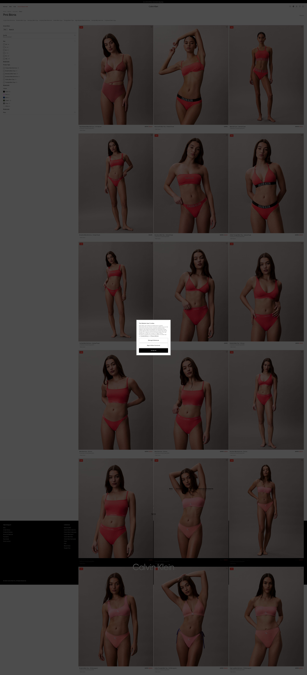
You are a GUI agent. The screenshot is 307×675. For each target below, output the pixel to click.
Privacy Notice (155, 336)
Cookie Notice (144, 336)
